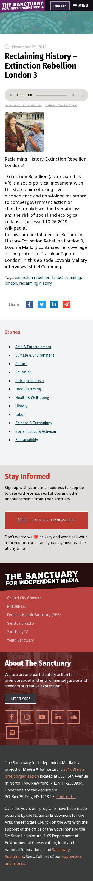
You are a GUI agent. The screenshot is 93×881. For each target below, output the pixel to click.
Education (24, 372)
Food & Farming (28, 389)
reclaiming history (35, 283)
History (22, 405)
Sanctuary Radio (20, 623)
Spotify (12, 732)
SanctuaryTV (17, 631)
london (11, 283)
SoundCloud (73, 717)
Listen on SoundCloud (61, 105)
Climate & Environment (35, 355)
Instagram (26, 717)
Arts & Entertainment (33, 346)
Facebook (29, 304)
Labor (20, 414)
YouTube (42, 717)
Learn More (20, 698)
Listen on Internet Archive (23, 105)
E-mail (66, 304)
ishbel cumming (66, 277)
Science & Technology (34, 422)
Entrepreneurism (30, 380)
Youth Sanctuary (20, 640)
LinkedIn (54, 304)
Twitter (42, 304)
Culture (21, 363)
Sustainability (27, 439)
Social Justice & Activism (36, 431)
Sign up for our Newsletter (53, 520)
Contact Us (66, 796)
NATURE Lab (17, 606)
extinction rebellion (32, 277)
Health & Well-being (32, 397)
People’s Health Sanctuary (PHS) (34, 614)
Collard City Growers (24, 597)
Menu (83, 6)
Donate (59, 6)
